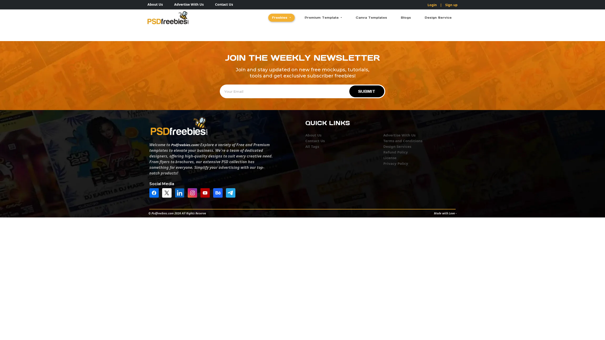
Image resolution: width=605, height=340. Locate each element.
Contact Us (224, 4)
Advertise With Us (189, 4)
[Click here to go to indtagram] (193, 192)
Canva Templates (371, 18)
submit (366, 91)
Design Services (397, 146)
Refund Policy (395, 152)
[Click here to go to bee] (219, 192)
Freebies (280, 18)
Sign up (451, 5)
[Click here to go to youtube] (206, 192)
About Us (155, 4)
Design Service (438, 18)
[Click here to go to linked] (181, 192)
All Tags (312, 146)
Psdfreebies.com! (185, 144)
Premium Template (322, 18)
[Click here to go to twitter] (168, 192)
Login (432, 5)
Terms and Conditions (402, 140)
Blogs (406, 18)
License (390, 157)
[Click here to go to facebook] (155, 192)
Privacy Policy (395, 163)
